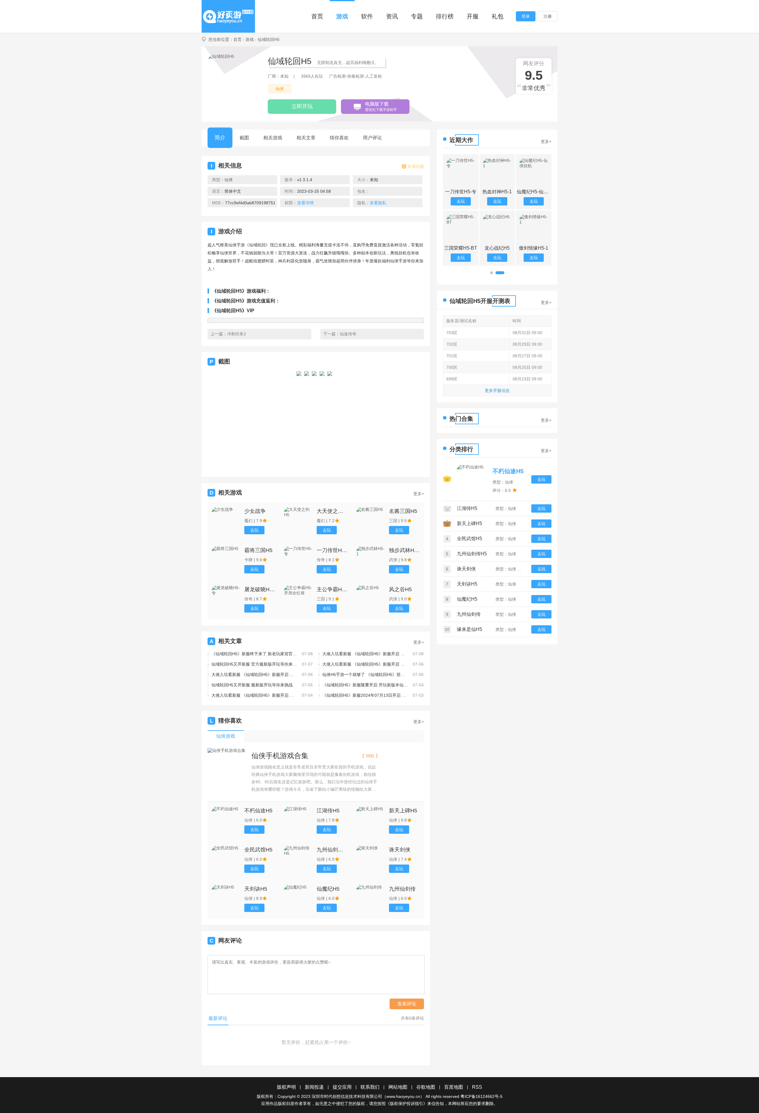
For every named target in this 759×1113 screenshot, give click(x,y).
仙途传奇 (348, 333)
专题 (417, 16)
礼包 (497, 16)
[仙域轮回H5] (298, 418)
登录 (526, 16)
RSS (477, 1087)
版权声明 (286, 1087)
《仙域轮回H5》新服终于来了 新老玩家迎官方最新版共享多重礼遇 (254, 653)
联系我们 (370, 1087)
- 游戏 (248, 39)
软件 (367, 16)
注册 (547, 16)
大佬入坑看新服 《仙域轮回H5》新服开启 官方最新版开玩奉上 (254, 695)
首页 (317, 16)
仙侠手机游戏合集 (279, 756)
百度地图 (453, 1087)
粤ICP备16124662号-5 (481, 1096)
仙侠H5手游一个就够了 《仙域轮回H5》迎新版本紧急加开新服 (365, 674)
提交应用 (342, 1087)
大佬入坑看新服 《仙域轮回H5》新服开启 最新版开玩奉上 (365, 653)
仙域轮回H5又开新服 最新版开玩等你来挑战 (252, 685)
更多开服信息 (497, 390)
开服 (473, 16)
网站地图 (397, 1087)
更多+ (418, 493)
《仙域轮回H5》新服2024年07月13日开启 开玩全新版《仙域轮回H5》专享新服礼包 (365, 695)
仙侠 (279, 88)
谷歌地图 (425, 1087)
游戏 (342, 16)
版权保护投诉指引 (406, 1103)
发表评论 (406, 1003)
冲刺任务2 (236, 333)
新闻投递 (314, 1087)
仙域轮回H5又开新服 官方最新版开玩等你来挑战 (254, 664)
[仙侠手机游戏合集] (226, 750)
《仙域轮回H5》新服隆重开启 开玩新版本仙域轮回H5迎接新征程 (365, 685)
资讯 (392, 16)
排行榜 (445, 16)
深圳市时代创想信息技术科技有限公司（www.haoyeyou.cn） (368, 1096)
